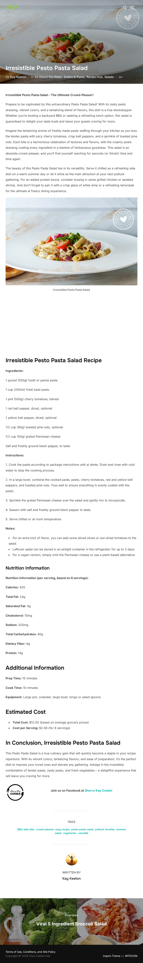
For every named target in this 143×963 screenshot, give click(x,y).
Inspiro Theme (111, 955)
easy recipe (62, 829)
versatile (83, 833)
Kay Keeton (18, 77)
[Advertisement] (71, 322)
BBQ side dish (25, 829)
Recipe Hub (94, 77)
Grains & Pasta (74, 77)
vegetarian (69, 833)
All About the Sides (48, 77)
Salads (109, 77)
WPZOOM (131, 955)
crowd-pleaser (45, 829)
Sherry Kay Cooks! (98, 790)
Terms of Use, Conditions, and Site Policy (30, 951)
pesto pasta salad (82, 829)
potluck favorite (105, 829)
